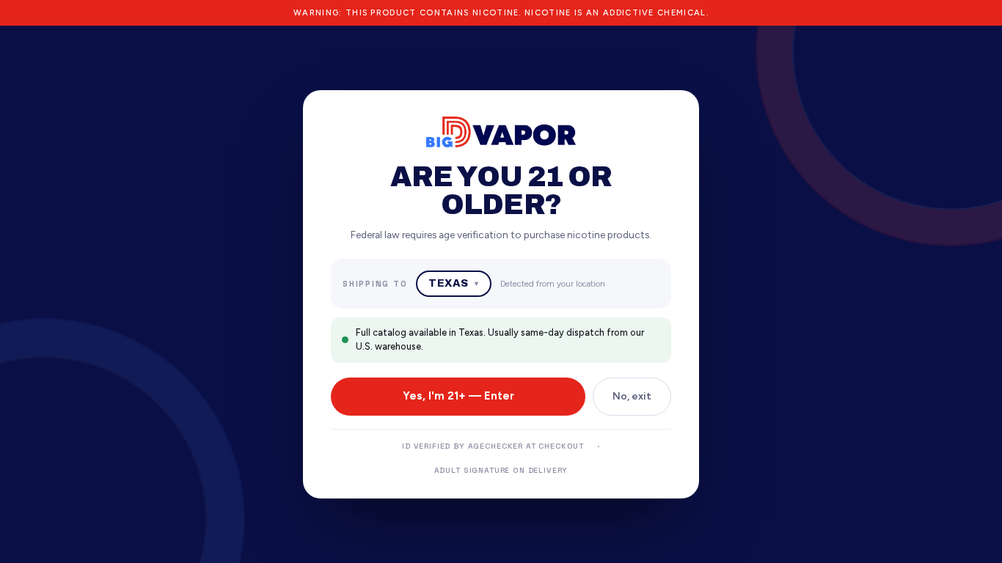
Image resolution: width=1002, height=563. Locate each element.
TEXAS (453, 283)
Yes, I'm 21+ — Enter (458, 395)
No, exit (631, 396)
